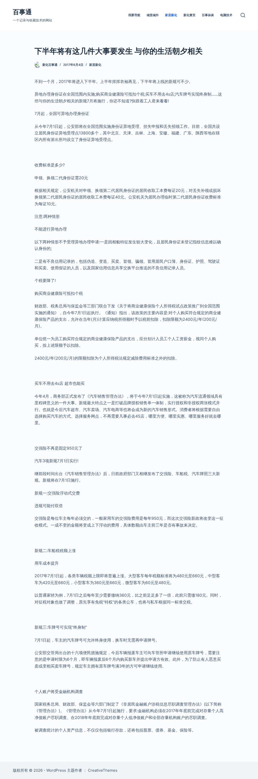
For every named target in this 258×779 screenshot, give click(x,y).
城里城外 (153, 15)
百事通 (22, 12)
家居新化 (171, 15)
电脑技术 (226, 15)
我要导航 (134, 15)
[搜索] (243, 15)
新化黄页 (189, 15)
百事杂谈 (208, 15)
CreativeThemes (102, 770)
